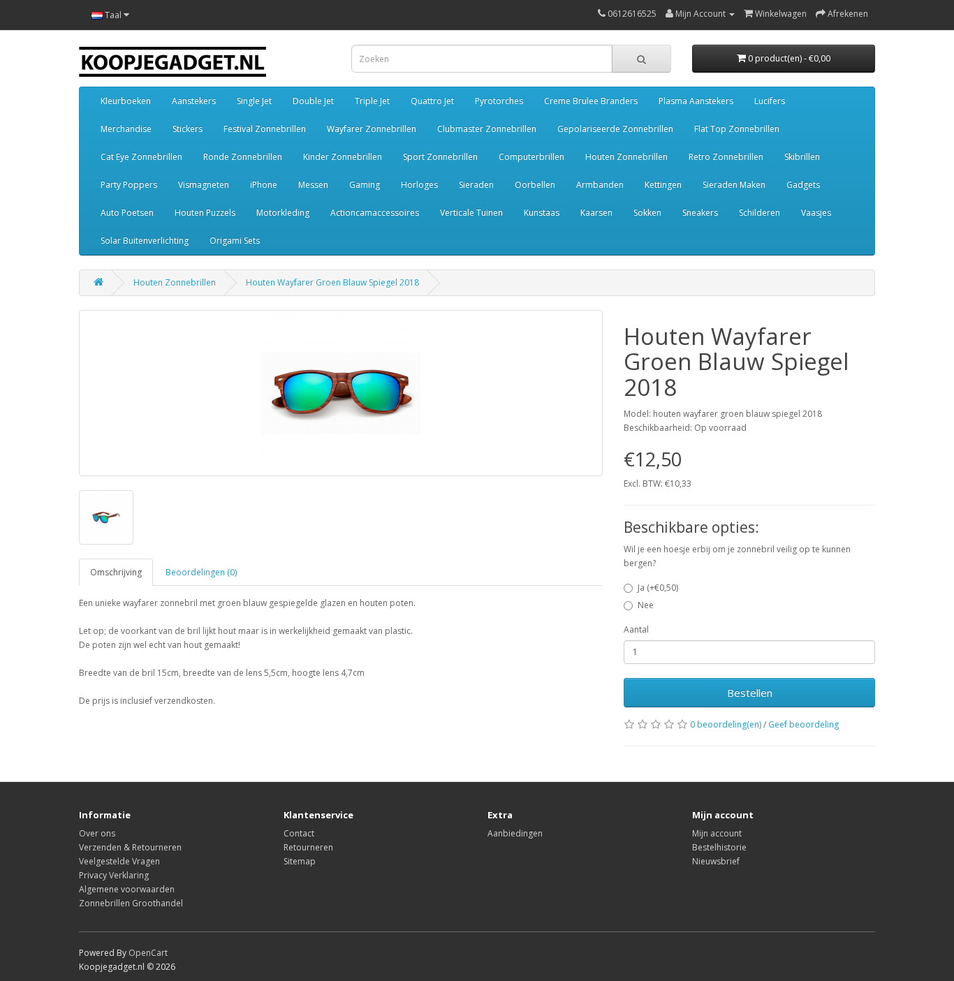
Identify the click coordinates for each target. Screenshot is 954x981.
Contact (299, 833)
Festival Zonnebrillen (264, 129)
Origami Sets (235, 240)
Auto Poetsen (127, 213)
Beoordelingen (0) (201, 572)
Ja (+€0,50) (658, 587)
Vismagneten (203, 185)
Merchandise (126, 129)
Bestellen (749, 693)
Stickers (188, 129)
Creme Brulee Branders (591, 101)
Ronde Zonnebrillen (242, 157)
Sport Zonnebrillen (440, 157)
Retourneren (308, 847)
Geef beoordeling (803, 724)
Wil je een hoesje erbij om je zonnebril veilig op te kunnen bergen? (737, 556)
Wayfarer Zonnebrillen (371, 129)
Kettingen (663, 185)
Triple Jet (372, 101)
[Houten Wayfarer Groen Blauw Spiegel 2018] (341, 393)
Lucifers (769, 101)
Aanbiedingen (515, 833)
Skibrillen (802, 157)
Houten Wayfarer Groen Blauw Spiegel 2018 (332, 282)
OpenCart (148, 953)
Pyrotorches (499, 101)
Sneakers (700, 213)
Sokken (647, 213)
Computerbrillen (531, 157)
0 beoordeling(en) (725, 724)
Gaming (364, 185)
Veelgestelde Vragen (119, 861)
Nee (646, 605)
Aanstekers (194, 101)
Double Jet (313, 101)
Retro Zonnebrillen (726, 157)
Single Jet (254, 101)
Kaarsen (596, 213)
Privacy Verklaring (114, 875)
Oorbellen (535, 185)
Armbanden (600, 185)
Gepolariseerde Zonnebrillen (615, 129)
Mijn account (717, 833)
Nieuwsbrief (716, 861)
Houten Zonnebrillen (626, 157)
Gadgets (803, 185)
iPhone (263, 185)
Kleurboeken (126, 101)
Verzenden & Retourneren (130, 847)
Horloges (419, 185)
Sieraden (476, 185)
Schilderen (759, 213)
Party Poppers (129, 185)
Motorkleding (282, 213)
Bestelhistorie (719, 847)
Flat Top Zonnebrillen (736, 129)
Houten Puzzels (205, 213)
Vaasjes (816, 213)
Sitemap (300, 861)
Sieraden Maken (734, 185)
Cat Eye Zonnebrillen (141, 157)
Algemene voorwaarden (127, 889)
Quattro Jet (432, 101)
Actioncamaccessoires (374, 213)
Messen (313, 185)
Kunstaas (541, 213)
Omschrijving (116, 572)
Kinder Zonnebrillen (342, 157)
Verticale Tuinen (471, 213)
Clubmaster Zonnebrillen (486, 129)
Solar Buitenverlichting (145, 240)
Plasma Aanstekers (696, 101)
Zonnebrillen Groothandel (131, 903)
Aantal (636, 629)
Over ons (97, 833)
